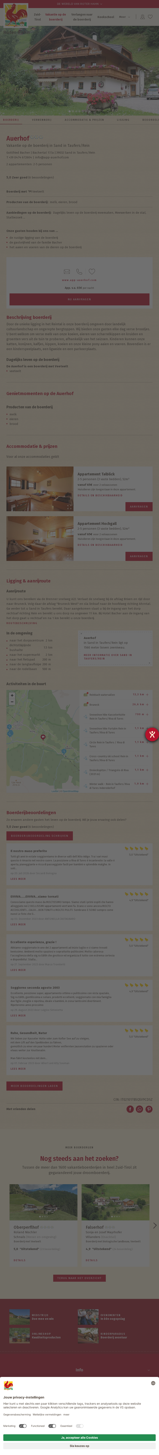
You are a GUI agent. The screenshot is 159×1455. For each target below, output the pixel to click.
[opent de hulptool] (152, 734)
